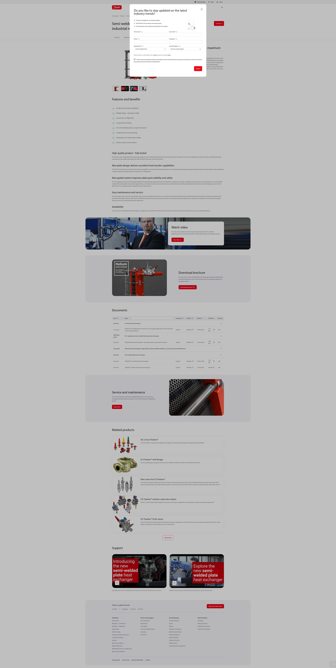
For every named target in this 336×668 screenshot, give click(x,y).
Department (138, 46)
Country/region (174, 46)
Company (172, 39)
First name (137, 32)
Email (136, 39)
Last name (172, 32)
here (155, 55)
